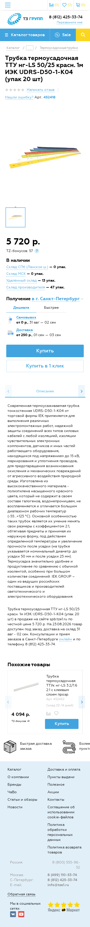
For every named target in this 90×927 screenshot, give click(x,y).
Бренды (14, 784)
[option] (45, 157)
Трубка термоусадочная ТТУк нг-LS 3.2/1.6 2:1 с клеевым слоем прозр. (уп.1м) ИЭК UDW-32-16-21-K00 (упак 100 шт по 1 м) (61, 694)
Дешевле (21, 307)
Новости (15, 807)
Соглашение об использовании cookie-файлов (61, 812)
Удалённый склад (21, 280)
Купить (45, 351)
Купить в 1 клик (45, 366)
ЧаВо (12, 792)
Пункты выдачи (61, 777)
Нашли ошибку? (19, 97)
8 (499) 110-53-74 (62, 875)
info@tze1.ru (58, 885)
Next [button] (81, 391)
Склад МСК (16, 274)
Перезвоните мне (69, 22)
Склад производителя (25, 287)
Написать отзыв (40, 90)
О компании (18, 777)
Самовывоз (26, 317)
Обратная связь (22, 894)
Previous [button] (8, 391)
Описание (45, 391)
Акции (53, 792)
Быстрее (51, 307)
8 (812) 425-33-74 (65, 17)
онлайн (65, 639)
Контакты (56, 799)
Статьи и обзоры (22, 799)
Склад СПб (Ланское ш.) (27, 267)
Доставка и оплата (64, 769)
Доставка (24, 330)
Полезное (56, 784)
